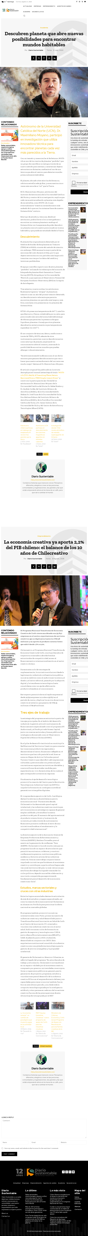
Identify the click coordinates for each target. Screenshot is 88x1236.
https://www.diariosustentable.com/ (43, 480)
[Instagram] (79, 1)
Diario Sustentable (36, 50)
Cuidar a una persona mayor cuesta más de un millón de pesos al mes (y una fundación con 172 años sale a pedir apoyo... (60, 1210)
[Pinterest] (44, 58)
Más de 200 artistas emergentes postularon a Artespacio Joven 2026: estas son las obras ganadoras (36, 1209)
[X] (82, 1)
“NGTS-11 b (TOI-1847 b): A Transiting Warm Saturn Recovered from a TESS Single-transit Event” (43, 375)
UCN (46, 454)
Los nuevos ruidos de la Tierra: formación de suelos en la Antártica (22, 509)
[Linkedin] (54, 58)
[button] (24, 16)
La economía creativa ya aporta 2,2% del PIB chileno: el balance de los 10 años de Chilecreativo (74, 212)
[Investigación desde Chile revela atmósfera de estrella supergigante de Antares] (57, 418)
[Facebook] (76, 1)
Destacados (5, 143)
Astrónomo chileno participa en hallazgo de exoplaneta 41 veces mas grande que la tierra (27, 432)
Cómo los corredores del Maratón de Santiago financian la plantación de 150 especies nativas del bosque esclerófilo (60, 1220)
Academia (44, 27)
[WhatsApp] (49, 58)
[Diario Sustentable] (43, 467)
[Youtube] (85, 1)
